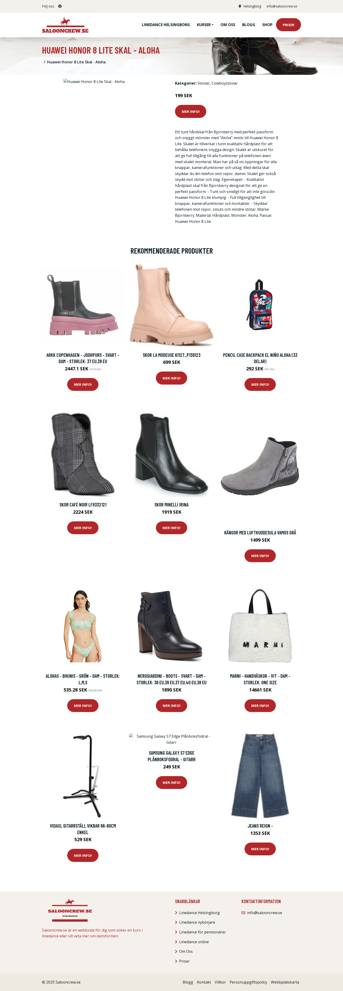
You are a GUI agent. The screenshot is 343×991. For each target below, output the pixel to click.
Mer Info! (191, 111)
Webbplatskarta (285, 982)
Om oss (227, 24)
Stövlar (203, 83)
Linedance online (194, 941)
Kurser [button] (204, 24)
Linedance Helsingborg (166, 24)
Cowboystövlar (225, 83)
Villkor (220, 982)
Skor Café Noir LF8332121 (83, 504)
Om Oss (186, 951)
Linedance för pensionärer (202, 932)
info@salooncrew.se (282, 6)
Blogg (248, 24)
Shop (267, 24)
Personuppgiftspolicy (248, 982)
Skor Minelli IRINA (171, 504)
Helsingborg (252, 6)
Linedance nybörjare (197, 922)
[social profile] (59, 6)
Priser (288, 24)
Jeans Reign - (260, 826)
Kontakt (204, 982)
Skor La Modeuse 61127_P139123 (171, 355)
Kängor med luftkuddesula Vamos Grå (260, 532)
